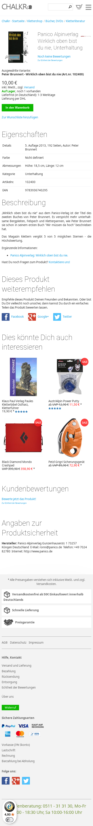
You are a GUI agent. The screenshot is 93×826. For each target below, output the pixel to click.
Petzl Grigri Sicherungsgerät (66, 463)
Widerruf (10, 707)
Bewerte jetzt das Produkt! (19, 499)
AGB (5, 642)
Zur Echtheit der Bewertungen (50, 60)
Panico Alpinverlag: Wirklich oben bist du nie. (39, 255)
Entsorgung (9, 682)
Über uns (8, 697)
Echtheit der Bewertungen (19, 687)
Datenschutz (18, 642)
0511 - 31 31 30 (57, 806)
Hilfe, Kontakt (12, 657)
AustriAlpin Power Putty (64, 405)
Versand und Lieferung (16, 665)
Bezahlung (9, 671)
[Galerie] (18, 62)
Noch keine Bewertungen (54, 56)
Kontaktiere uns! (59, 262)
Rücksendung (10, 677)
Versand (29, 87)
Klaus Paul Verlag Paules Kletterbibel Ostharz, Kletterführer (16, 406)
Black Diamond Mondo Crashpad (18, 465)
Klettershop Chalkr (17, 7)
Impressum (36, 642)
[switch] (9, 819)
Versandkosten (46, 584)
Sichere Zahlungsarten (18, 718)
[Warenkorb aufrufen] (79, 6)
